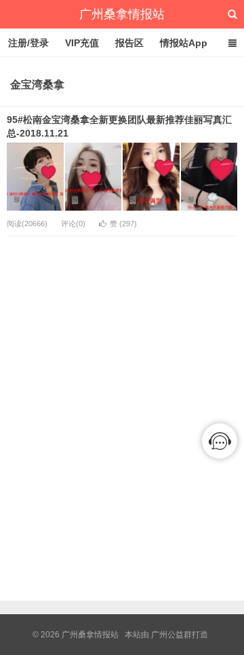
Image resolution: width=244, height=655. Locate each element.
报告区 (129, 42)
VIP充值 (82, 42)
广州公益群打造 (179, 634)
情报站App (183, 42)
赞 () (123, 223)
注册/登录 (28, 42)
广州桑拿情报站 (122, 14)
